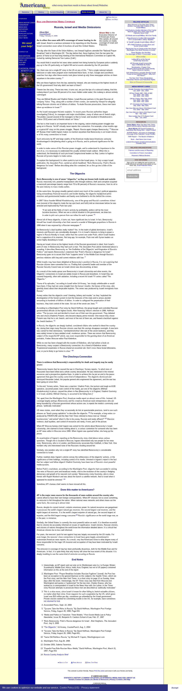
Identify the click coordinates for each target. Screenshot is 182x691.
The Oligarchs (50, 627)
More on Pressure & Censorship (141, 82)
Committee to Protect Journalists (141, 153)
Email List (23, 60)
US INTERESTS (105, 678)
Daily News (23, 38)
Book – (141, 139)
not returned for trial (52, 601)
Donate (71, 679)
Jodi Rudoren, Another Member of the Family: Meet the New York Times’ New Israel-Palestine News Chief (141, 31)
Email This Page (92, 662)
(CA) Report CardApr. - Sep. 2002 (141, 112)
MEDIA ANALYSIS (119, 678)
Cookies (119, 679)
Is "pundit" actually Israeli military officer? (141, 42)
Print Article (112, 17)
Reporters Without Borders (141, 155)
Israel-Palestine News (144, 165)
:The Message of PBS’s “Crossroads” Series (141, 53)
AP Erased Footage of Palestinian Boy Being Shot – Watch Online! (141, 129)
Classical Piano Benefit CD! (26, 70)
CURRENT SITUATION (90, 678)
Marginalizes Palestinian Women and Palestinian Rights (141, 78)
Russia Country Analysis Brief (56, 654)
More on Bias (140, 57)
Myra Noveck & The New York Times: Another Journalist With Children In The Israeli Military (141, 26)
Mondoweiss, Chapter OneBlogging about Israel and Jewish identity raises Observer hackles (141, 68)
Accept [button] (174, 687)
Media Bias (23, 27)
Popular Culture (26, 33)
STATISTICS (68, 678)
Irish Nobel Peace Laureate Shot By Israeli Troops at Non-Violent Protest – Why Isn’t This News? (141, 74)
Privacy (112, 679)
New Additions (24, 56)
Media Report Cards (27, 22)
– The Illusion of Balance (141, 136)
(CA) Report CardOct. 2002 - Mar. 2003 (141, 108)
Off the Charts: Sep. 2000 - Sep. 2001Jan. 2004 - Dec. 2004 (141, 100)
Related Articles (141, 22)
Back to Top (63, 662)
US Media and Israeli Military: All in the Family (141, 35)
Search (22, 64)
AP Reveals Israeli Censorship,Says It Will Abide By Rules (141, 64)
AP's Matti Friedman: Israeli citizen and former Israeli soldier (141, 45)
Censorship (23, 25)
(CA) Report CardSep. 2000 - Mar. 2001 (141, 104)
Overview (23, 18)
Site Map (22, 62)
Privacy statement (90, 687)
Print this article (99, 671)
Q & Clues (23, 36)
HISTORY (77, 678)
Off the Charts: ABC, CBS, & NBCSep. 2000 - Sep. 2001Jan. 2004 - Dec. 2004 (141, 94)
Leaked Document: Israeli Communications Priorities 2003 (141, 142)
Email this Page (112, 19)
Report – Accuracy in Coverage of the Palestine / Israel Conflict (141, 133)
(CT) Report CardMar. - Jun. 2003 (141, 116)
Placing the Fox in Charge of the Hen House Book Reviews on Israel (141, 49)
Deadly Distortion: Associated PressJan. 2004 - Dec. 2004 (141, 90)
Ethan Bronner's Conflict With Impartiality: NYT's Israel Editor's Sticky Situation (141, 38)
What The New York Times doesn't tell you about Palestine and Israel (141, 125)
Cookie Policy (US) (69, 687)
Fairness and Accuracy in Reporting (141, 150)
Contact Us (23, 52)
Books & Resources (27, 58)
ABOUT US (131, 678)
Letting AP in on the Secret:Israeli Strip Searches (141, 60)
